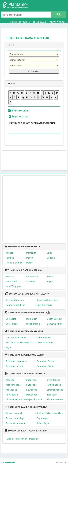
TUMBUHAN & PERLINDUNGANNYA (26, 373)
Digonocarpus (20, 116)
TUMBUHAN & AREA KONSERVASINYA (27, 406)
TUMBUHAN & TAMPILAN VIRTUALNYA (28, 293)
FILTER (10, 45)
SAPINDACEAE (20, 110)
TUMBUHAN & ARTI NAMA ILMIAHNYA (27, 430)
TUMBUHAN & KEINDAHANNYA (23, 246)
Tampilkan (35, 71)
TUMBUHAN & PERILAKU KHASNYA (25, 354)
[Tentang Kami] (56, 22)
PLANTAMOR (8, 462)
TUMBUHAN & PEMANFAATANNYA (25, 331)
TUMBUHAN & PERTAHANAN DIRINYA (27, 312)
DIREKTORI (15, 22)
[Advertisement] (30, 207)
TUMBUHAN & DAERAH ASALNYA (24, 270)
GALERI (27, 22)
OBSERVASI (39, 22)
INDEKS (11, 83)
